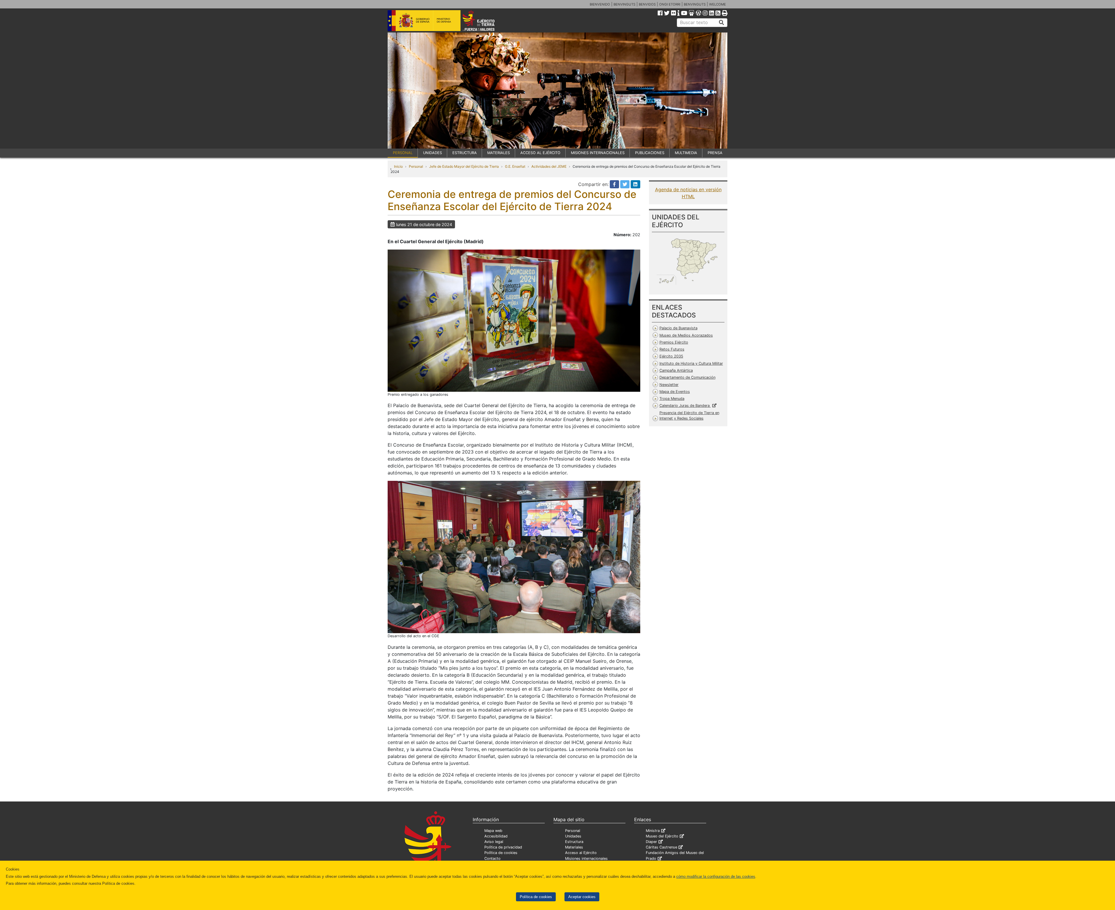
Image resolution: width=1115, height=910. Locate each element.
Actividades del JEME (549, 166)
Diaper (651, 841)
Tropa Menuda (671, 398)
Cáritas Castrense (661, 847)
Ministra (653, 830)
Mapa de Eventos (674, 391)
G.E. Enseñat (515, 166)
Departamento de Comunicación (687, 377)
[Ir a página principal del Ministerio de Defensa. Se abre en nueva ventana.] (424, 20)
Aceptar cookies (582, 897)
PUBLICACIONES (649, 153)
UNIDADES (432, 153)
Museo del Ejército (662, 836)
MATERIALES (498, 153)
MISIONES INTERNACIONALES (598, 153)
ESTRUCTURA (464, 153)
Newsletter (669, 384)
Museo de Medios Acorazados (686, 335)
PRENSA (715, 153)
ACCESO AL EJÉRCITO (540, 153)
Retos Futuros (671, 349)
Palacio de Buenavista (678, 328)
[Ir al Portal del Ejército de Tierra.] (485, 20)
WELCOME (717, 4)
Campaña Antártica (676, 370)
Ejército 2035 (671, 356)
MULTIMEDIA (686, 153)
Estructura (574, 841)
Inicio (398, 166)
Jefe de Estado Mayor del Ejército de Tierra (464, 166)
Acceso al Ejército (581, 853)
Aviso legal (493, 841)
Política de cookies (536, 897)
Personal (416, 166)
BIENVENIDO (600, 4)
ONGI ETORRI (669, 4)
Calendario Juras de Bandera (685, 405)
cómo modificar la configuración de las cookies (715, 876)
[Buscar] (721, 23)
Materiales (574, 847)
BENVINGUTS (624, 4)
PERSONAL (403, 153)
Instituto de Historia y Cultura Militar (691, 363)
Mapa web (493, 830)
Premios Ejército (673, 342)
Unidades (573, 836)
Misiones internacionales (586, 858)
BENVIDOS (647, 4)
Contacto (492, 858)
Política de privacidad (503, 847)
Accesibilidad (496, 836)
